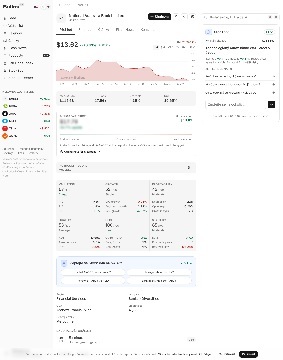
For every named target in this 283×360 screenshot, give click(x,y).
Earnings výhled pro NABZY (159, 280)
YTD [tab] (170, 47)
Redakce (33, 153)
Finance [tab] (85, 29)
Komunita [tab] (148, 29)
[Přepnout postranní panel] (53, 180)
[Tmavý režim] (45, 7)
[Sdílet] (184, 16)
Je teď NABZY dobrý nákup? (93, 272)
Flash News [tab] (125, 29)
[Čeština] (36, 7)
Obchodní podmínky (31, 148)
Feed (66, 5)
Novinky (7, 153)
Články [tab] (103, 29)
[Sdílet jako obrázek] (192, 16)
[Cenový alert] (176, 16)
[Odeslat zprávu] (271, 104)
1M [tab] (156, 47)
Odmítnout (227, 354)
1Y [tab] (177, 47)
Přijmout (248, 354)
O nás (20, 153)
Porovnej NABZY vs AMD (93, 280)
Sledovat (162, 17)
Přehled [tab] (66, 29)
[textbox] (235, 104)
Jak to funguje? (174, 145)
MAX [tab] (191, 47)
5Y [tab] (183, 47)
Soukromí (8, 148)
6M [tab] (163, 47)
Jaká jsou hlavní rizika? (159, 272)
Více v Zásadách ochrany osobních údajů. (185, 354)
